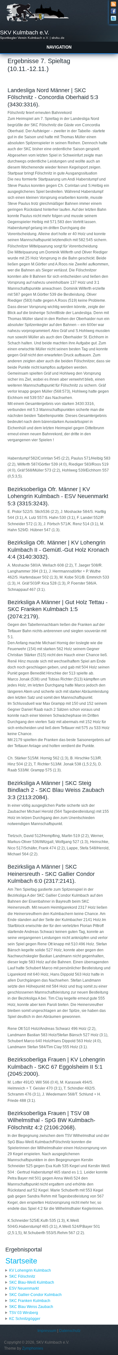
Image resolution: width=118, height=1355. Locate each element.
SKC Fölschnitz (22, 1276)
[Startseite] (37, 21)
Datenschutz (70, 1330)
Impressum (46, 1330)
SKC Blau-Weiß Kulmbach (31, 1282)
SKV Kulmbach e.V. (24, 32)
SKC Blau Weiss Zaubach (31, 1306)
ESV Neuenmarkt (24, 1288)
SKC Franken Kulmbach (29, 1301)
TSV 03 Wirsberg (23, 1312)
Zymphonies (32, 1348)
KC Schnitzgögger (24, 1318)
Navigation (59, 47)
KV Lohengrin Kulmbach (30, 1270)
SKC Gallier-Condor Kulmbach (35, 1295)
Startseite (21, 1261)
